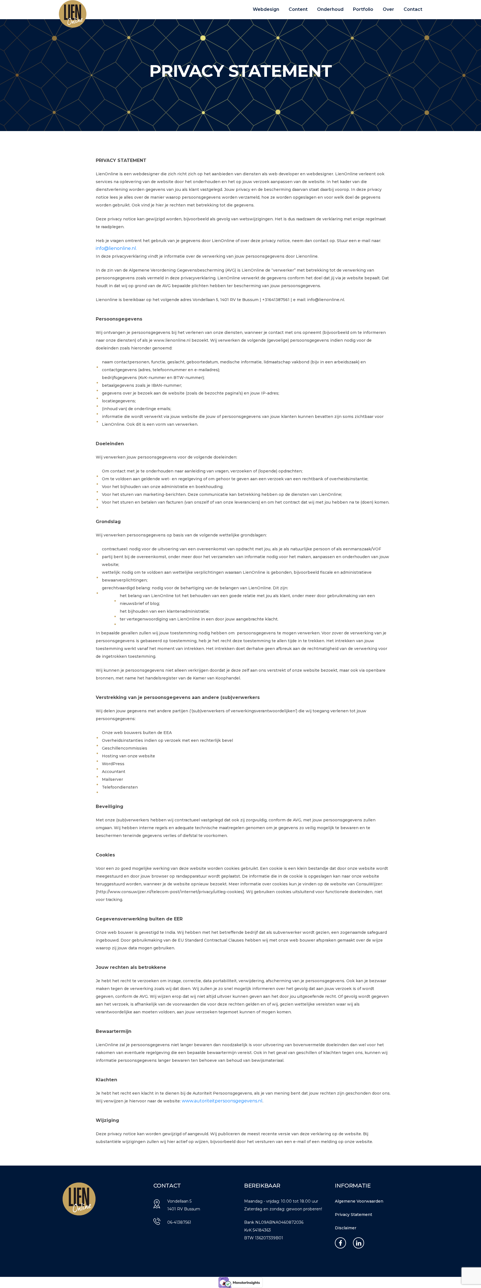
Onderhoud (330, 9)
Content (298, 9)
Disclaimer (345, 1227)
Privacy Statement (353, 1214)
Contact (413, 9)
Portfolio (363, 9)
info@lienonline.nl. (116, 248)
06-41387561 (179, 1222)
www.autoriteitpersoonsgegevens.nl (222, 1101)
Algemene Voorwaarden (359, 1201)
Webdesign (266, 9)
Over (388, 9)
